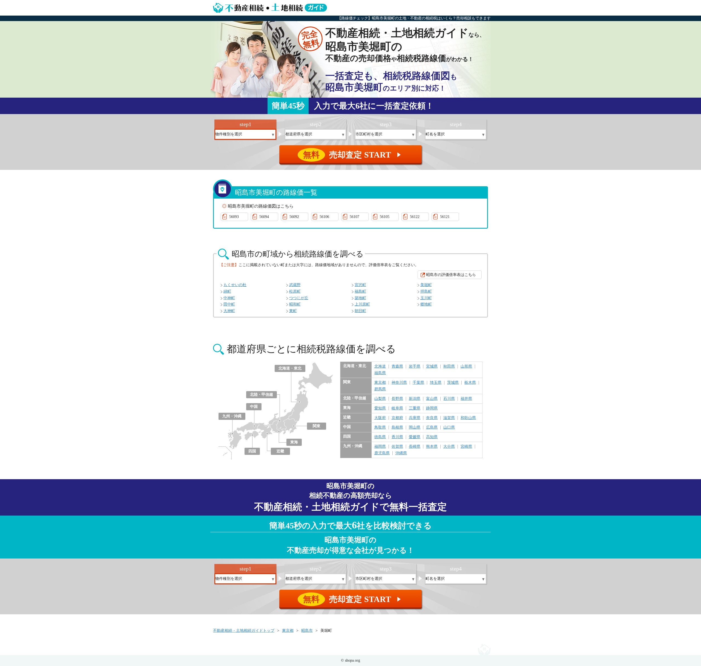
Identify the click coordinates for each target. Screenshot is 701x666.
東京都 (380, 383)
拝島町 (426, 291)
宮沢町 (360, 285)
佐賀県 (397, 447)
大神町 (229, 311)
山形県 (466, 366)
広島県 (432, 427)
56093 (234, 217)
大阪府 (380, 418)
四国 (252, 451)
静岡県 (432, 408)
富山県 (432, 399)
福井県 (466, 399)
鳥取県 (380, 427)
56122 (415, 217)
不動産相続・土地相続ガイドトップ (243, 631)
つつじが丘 (298, 298)
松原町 (295, 291)
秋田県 (449, 366)
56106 (324, 217)
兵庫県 (414, 418)
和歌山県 (468, 418)
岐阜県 (397, 408)
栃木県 (470, 383)
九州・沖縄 (232, 416)
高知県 (432, 437)
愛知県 (380, 408)
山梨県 (380, 399)
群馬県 (380, 389)
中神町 (229, 298)
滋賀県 (449, 418)
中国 (254, 407)
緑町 (227, 291)
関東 (316, 426)
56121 (445, 217)
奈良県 (432, 418)
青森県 (397, 366)
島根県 (397, 427)
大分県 (449, 447)
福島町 (360, 291)
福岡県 (380, 447)
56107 (354, 217)
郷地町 (426, 304)
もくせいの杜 (234, 285)
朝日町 (360, 311)
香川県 (397, 437)
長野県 (397, 399)
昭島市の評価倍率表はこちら (451, 275)
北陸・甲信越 (261, 394)
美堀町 (426, 285)
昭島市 (307, 631)
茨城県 (453, 383)
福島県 (380, 373)
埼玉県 (435, 383)
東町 (293, 311)
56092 (294, 217)
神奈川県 (399, 383)
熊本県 (432, 447)
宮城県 (432, 366)
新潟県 (414, 399)
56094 (264, 217)
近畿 (280, 451)
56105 (384, 217)
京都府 (397, 418)
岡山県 (414, 427)
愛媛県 (414, 437)
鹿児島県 (382, 453)
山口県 (449, 427)
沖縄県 (401, 453)
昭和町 (295, 304)
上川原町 (362, 304)
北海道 (380, 366)
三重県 (414, 408)
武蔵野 (295, 285)
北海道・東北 (289, 368)
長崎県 (414, 447)
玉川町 (426, 298)
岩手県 (414, 366)
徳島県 (380, 437)
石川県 (449, 399)
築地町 (360, 298)
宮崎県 (466, 447)
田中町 (229, 304)
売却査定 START (353, 154)
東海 (294, 442)
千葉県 (418, 383)
